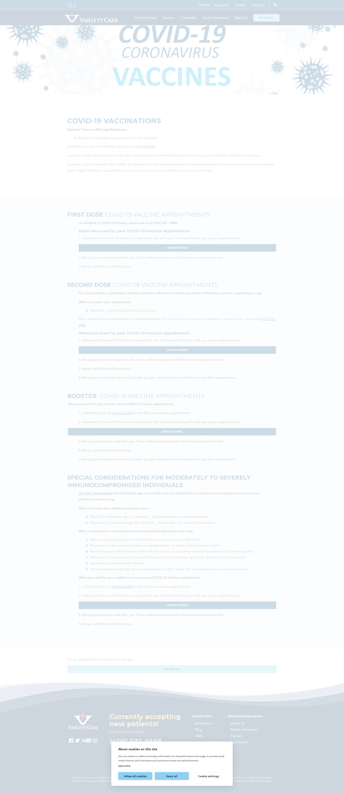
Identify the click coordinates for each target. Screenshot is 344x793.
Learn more (124, 765)
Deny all (171, 776)
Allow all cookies (135, 776)
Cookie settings (208, 776)
